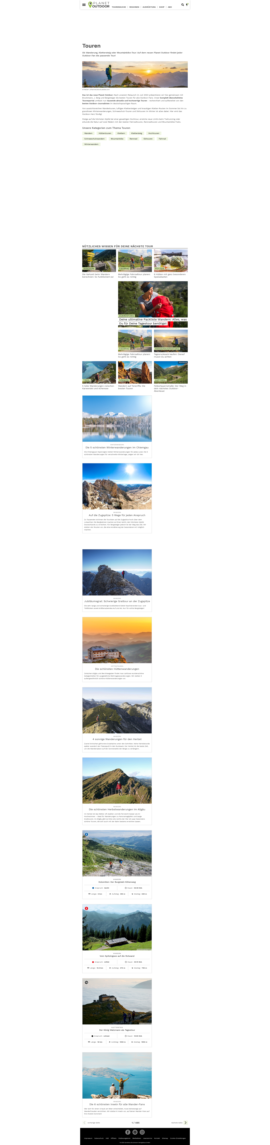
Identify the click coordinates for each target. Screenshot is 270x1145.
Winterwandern (91, 144)
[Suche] (182, 4)
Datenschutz (99, 1138)
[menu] (84, 4)
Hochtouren (153, 133)
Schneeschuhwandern (94, 139)
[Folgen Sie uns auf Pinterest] (135, 1132)
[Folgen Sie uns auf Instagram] (142, 1132)
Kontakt (157, 1138)
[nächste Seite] (186, 1123)
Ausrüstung (149, 7)
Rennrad (133, 139)
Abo (170, 7)
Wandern (88, 133)
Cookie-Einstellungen (178, 1138)
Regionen (134, 7)
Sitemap (165, 1138)
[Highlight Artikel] (187, 4)
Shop (161, 7)
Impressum (88, 1138)
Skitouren (148, 139)
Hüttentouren (105, 133)
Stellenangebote (124, 1138)
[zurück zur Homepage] (98, 5)
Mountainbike (117, 139)
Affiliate (113, 1138)
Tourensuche (119, 7)
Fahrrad (162, 139)
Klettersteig (136, 133)
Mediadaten (136, 1138)
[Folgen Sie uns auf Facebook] (127, 1132)
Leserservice (147, 1138)
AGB (107, 1138)
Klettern (121, 133)
